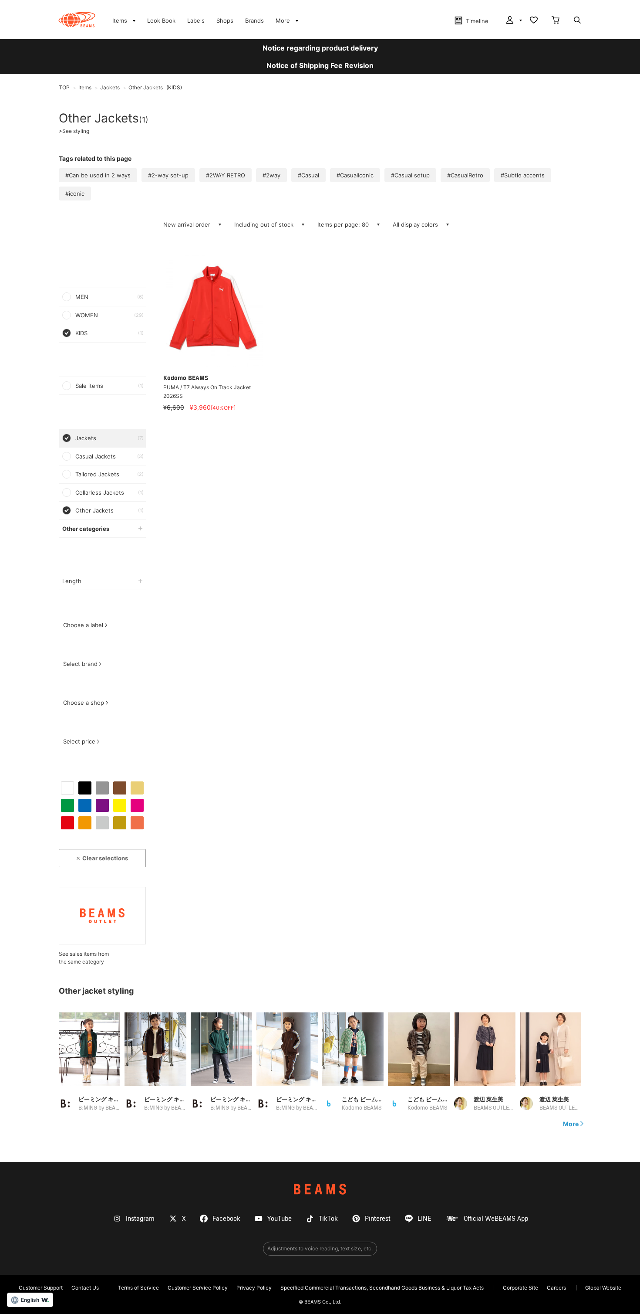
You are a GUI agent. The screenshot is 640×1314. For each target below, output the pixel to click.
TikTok (328, 1219)
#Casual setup (410, 175)
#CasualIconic (355, 175)
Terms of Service (138, 1287)
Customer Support (41, 1287)
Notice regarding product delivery (320, 48)
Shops (224, 20)
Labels (196, 20)
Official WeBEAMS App (496, 1219)
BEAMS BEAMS (76, 19)
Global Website (603, 1287)
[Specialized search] (577, 21)
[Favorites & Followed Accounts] (534, 21)
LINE (424, 1219)
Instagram (140, 1219)
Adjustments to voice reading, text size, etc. (320, 1248)
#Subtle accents (523, 175)
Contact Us (85, 1287)
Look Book (161, 20)
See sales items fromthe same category (84, 958)
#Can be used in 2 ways (98, 175)
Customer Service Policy (198, 1287)
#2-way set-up (168, 175)
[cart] (555, 21)
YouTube (279, 1219)
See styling (74, 131)
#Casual (308, 175)
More (571, 1124)
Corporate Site (520, 1287)
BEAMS (320, 1189)
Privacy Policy (254, 1287)
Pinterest (378, 1219)
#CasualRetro (465, 175)
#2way (271, 175)
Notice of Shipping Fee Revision (320, 65)
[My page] (513, 21)
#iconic (74, 193)
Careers (556, 1287)
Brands (254, 20)
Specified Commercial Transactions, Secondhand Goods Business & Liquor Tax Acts (382, 1287)
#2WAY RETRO (225, 175)
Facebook (226, 1219)
